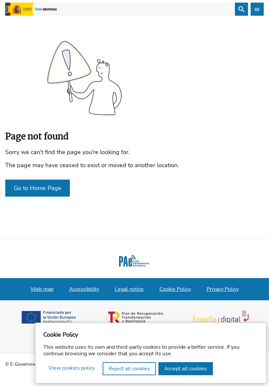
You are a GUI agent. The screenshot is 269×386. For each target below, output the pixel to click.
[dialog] (150, 353)
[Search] (241, 9)
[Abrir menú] (257, 9)
